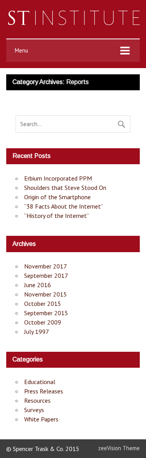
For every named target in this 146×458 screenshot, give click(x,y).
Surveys (34, 410)
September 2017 (46, 275)
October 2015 (42, 303)
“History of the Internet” (56, 215)
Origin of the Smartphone (57, 197)
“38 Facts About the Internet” (63, 206)
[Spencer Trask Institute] (73, 23)
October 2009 (42, 322)
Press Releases (43, 391)
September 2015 (46, 313)
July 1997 (36, 331)
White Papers (41, 419)
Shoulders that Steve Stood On (65, 187)
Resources (37, 400)
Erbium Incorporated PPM (58, 178)
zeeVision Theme (119, 448)
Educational (39, 382)
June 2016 (37, 285)
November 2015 (45, 294)
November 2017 (45, 266)
